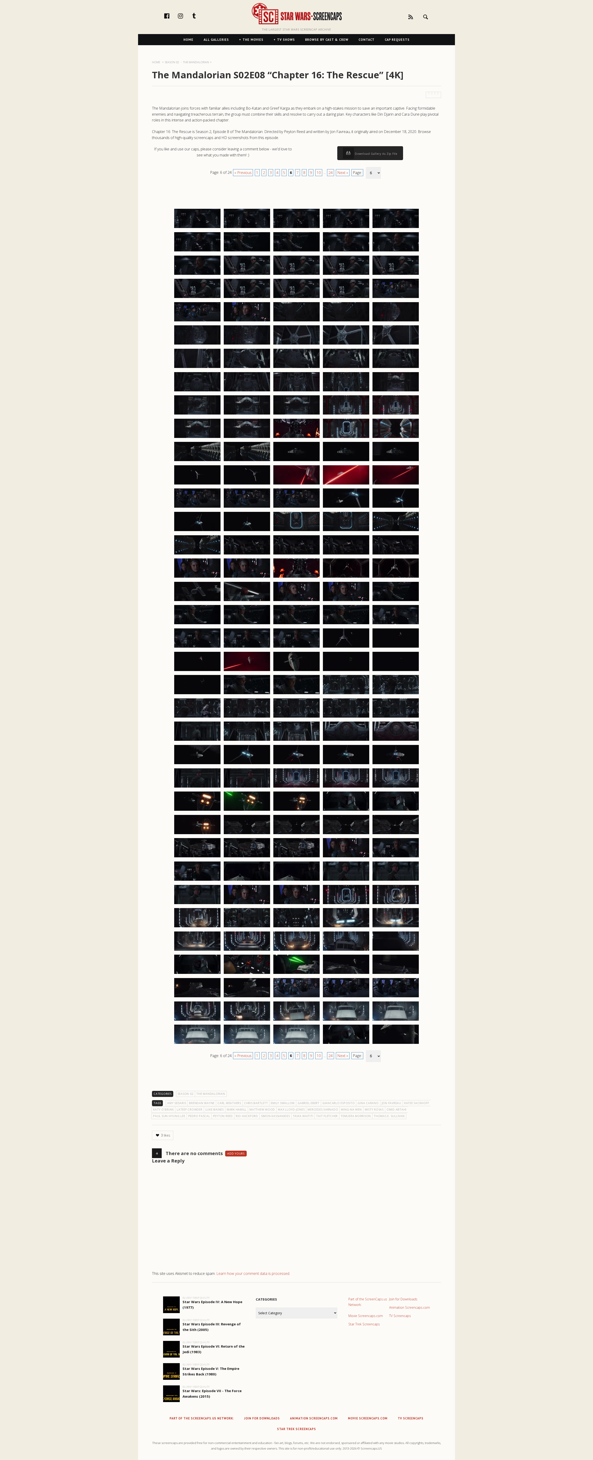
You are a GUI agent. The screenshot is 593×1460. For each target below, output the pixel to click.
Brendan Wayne (201, 1103)
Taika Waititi (303, 1116)
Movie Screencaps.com (365, 1316)
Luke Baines (214, 1110)
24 (330, 172)
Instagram (185, 16)
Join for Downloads (403, 1299)
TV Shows (286, 40)
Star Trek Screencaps (364, 1324)
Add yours (236, 1154)
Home (188, 40)
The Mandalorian (210, 1094)
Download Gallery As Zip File (375, 154)
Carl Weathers (229, 1103)
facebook (171, 16)
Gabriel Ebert (308, 1103)
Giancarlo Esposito (338, 1103)
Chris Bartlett (256, 1103)
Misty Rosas (374, 1110)
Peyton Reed (223, 1116)
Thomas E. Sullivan (389, 1116)
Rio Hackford (247, 1116)
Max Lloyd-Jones (291, 1110)
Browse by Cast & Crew (326, 40)
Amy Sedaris (176, 1103)
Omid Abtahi (397, 1110)
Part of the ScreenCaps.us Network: (367, 1302)
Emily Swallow (283, 1103)
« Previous (243, 172)
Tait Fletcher (327, 1116)
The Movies (253, 40)
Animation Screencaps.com (409, 1307)
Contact (367, 40)
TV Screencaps (400, 1316)
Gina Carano (368, 1103)
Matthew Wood (262, 1110)
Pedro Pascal (199, 1116)
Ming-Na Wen (351, 1110)
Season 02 (186, 1094)
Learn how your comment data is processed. (253, 1273)
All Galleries (216, 40)
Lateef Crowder (189, 1110)
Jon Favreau (391, 1103)
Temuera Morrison (356, 1116)
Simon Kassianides (275, 1116)
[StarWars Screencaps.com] (296, 14)
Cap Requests (397, 40)
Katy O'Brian (163, 1110)
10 (319, 172)
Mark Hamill (236, 1110)
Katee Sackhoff (416, 1103)
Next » (342, 172)
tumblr (199, 16)
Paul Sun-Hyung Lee (169, 1116)
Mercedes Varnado (323, 1110)
